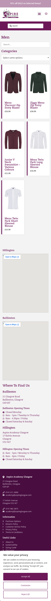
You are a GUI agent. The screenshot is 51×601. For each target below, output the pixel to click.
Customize (25, 586)
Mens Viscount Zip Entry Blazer (12, 105)
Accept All (25, 577)
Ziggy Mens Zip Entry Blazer (37, 105)
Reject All (25, 595)
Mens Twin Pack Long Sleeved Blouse (37, 164)
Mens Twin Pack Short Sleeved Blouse (11, 222)
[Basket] (46, 14)
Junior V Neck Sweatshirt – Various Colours (12, 165)
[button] (39, 14)
